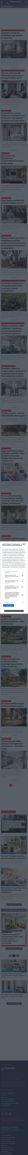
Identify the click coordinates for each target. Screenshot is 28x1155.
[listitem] (14, 572)
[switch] (22, 575)
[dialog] (14, 577)
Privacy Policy (20, 610)
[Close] (24, 544)
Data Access (14, 610)
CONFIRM (9, 605)
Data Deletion (7, 610)
